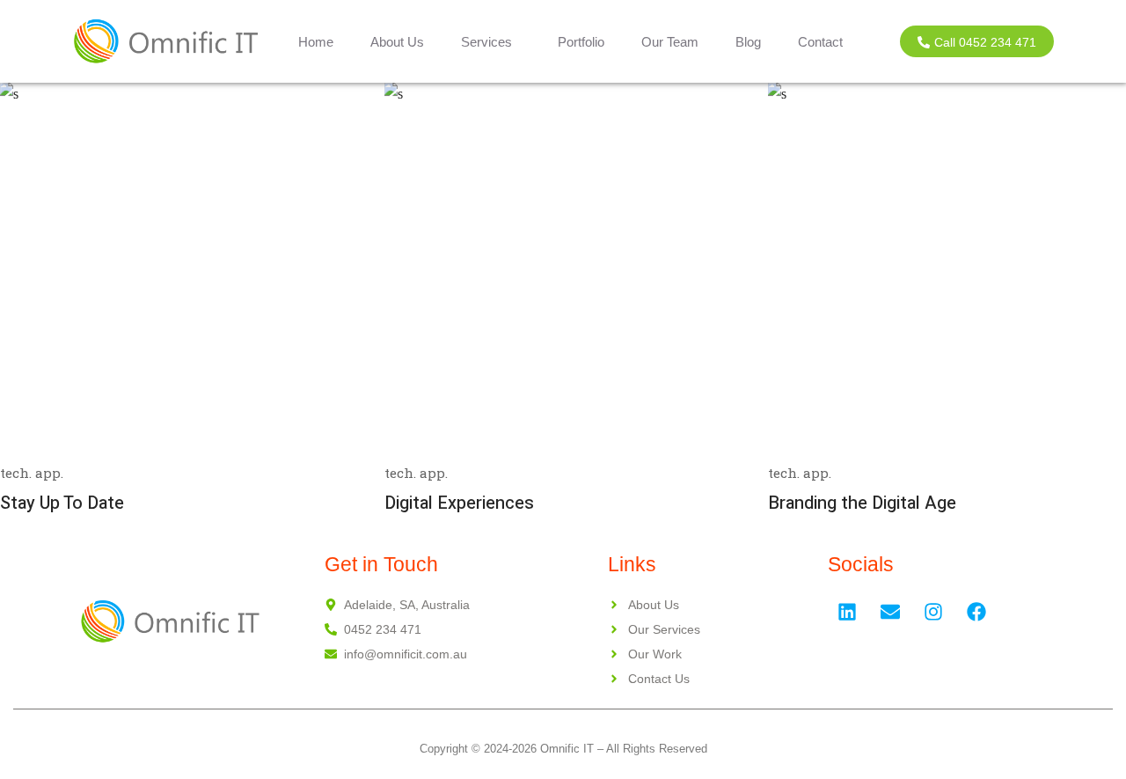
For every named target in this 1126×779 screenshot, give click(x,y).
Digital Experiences (459, 503)
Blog (748, 41)
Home (315, 41)
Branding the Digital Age (862, 503)
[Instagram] (933, 611)
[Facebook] (976, 611)
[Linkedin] (847, 611)
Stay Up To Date (62, 503)
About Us (397, 41)
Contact (820, 41)
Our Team (669, 41)
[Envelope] (890, 611)
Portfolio (581, 41)
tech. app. (31, 472)
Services (486, 41)
